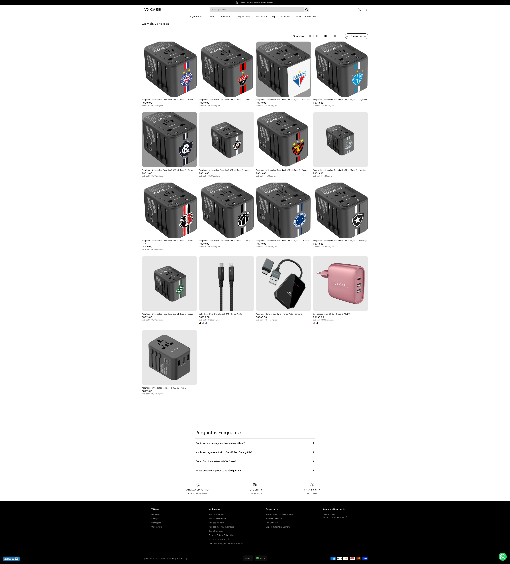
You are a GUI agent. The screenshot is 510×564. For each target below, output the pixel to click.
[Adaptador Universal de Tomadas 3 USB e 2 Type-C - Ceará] (226, 210)
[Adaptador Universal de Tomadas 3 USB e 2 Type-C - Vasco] (226, 139)
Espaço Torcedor (280, 16)
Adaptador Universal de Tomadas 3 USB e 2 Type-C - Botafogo (340, 240)
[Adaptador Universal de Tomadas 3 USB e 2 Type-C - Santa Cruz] (169, 210)
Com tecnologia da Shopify (175, 558)
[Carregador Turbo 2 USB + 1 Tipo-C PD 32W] (340, 283)
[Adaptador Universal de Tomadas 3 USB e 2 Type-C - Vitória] (226, 69)
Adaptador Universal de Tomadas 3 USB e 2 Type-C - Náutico (339, 170)
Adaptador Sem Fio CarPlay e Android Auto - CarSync (279, 314)
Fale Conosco (272, 522)
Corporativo (156, 527)
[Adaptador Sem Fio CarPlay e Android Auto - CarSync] (283, 283)
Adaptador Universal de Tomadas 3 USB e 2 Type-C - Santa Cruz (167, 242)
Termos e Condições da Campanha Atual (226, 543)
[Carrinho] (365, 9)
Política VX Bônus (216, 514)
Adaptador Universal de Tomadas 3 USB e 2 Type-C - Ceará (224, 240)
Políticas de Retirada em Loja (221, 527)
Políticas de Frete (216, 522)
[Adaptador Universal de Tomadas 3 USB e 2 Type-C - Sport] (283, 139)
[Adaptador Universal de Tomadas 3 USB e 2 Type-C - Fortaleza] (283, 69)
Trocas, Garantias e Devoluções (279, 514)
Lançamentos (195, 16)
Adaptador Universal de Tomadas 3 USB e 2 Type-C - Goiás (167, 314)
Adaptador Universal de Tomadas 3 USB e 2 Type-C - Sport (281, 170)
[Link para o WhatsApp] (503, 557)
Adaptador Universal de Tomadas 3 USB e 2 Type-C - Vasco (224, 170)
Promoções (156, 522)
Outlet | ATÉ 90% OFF (305, 16)
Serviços (155, 518)
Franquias (155, 514)
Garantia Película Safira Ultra (221, 535)
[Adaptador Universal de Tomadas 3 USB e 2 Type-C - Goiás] (169, 283)
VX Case (160, 558)
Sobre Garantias (216, 531)
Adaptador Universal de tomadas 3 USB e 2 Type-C (164, 388)
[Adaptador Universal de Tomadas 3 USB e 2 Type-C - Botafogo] (340, 210)
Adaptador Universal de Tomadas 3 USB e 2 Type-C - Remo (167, 170)
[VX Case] (152, 9)
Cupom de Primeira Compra (278, 527)
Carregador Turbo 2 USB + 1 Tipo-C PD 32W (331, 314)
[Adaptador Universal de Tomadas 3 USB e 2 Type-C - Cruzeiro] (283, 210)
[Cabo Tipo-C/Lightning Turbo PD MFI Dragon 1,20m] (226, 283)
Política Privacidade (217, 518)
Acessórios (260, 16)
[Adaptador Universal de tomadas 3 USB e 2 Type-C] (169, 357)
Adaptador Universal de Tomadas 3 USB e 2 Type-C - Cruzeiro (282, 240)
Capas (210, 16)
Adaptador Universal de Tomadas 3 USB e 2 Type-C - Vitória (225, 99)
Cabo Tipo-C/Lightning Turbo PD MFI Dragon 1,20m (220, 314)
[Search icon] (306, 9)
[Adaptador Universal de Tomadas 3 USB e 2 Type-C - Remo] (169, 139)
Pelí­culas (224, 16)
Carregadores (242, 16)
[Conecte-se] (359, 9)
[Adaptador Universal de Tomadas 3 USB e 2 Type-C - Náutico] (340, 139)
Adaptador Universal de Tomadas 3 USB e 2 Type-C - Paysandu (340, 99)
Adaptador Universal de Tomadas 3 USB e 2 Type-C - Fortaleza (283, 99)
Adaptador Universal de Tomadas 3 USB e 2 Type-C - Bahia (167, 99)
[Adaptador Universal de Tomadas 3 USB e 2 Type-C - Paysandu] (340, 69)
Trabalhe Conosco (274, 518)
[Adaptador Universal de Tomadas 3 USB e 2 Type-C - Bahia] (169, 69)
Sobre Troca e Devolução (219, 539)
